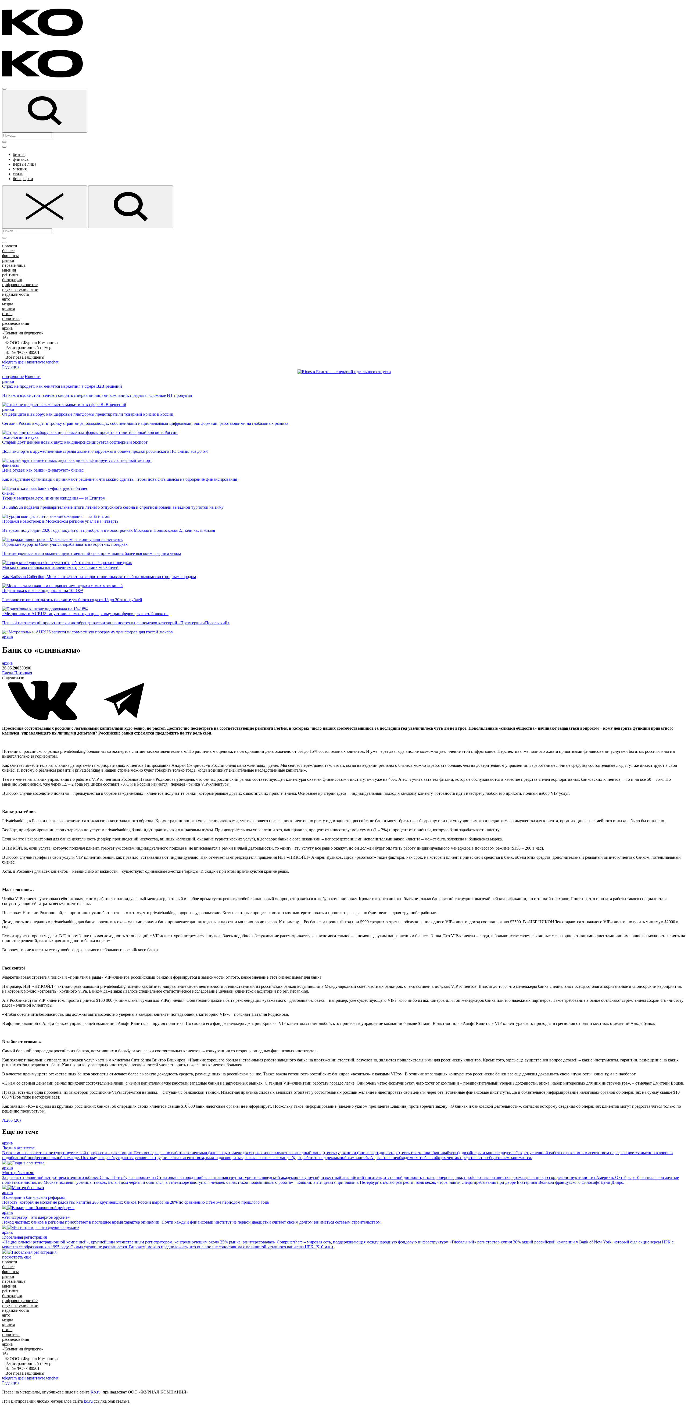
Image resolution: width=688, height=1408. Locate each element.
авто (6, 299)
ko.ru (88, 1401)
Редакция (10, 367)
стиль (18, 174)
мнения (20, 169)
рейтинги (11, 275)
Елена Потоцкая (17, 673)
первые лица (24, 164)
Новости (33, 376)
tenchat (52, 362)
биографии (23, 178)
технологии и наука (20, 437)
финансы (21, 159)
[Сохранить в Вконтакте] (43, 719)
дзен (22, 362)
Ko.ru (96, 1392)
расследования (15, 323)
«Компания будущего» (22, 333)
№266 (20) (11, 1120)
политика (11, 318)
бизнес (19, 154)
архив (7, 328)
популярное (13, 376)
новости (9, 246)
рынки (8, 260)
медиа (7, 304)
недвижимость (15, 294)
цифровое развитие (20, 284)
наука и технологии (20, 289)
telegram (9, 362)
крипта (8, 308)
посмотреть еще (16, 1257)
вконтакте (36, 362)
